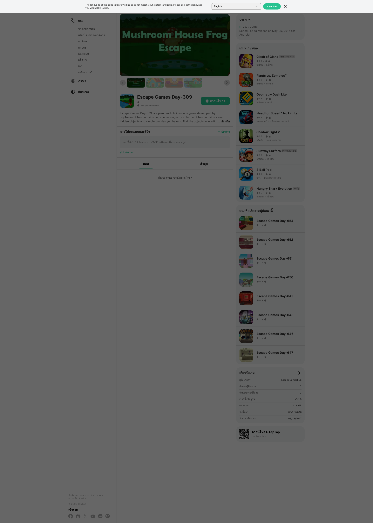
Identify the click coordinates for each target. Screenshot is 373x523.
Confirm (272, 6)
